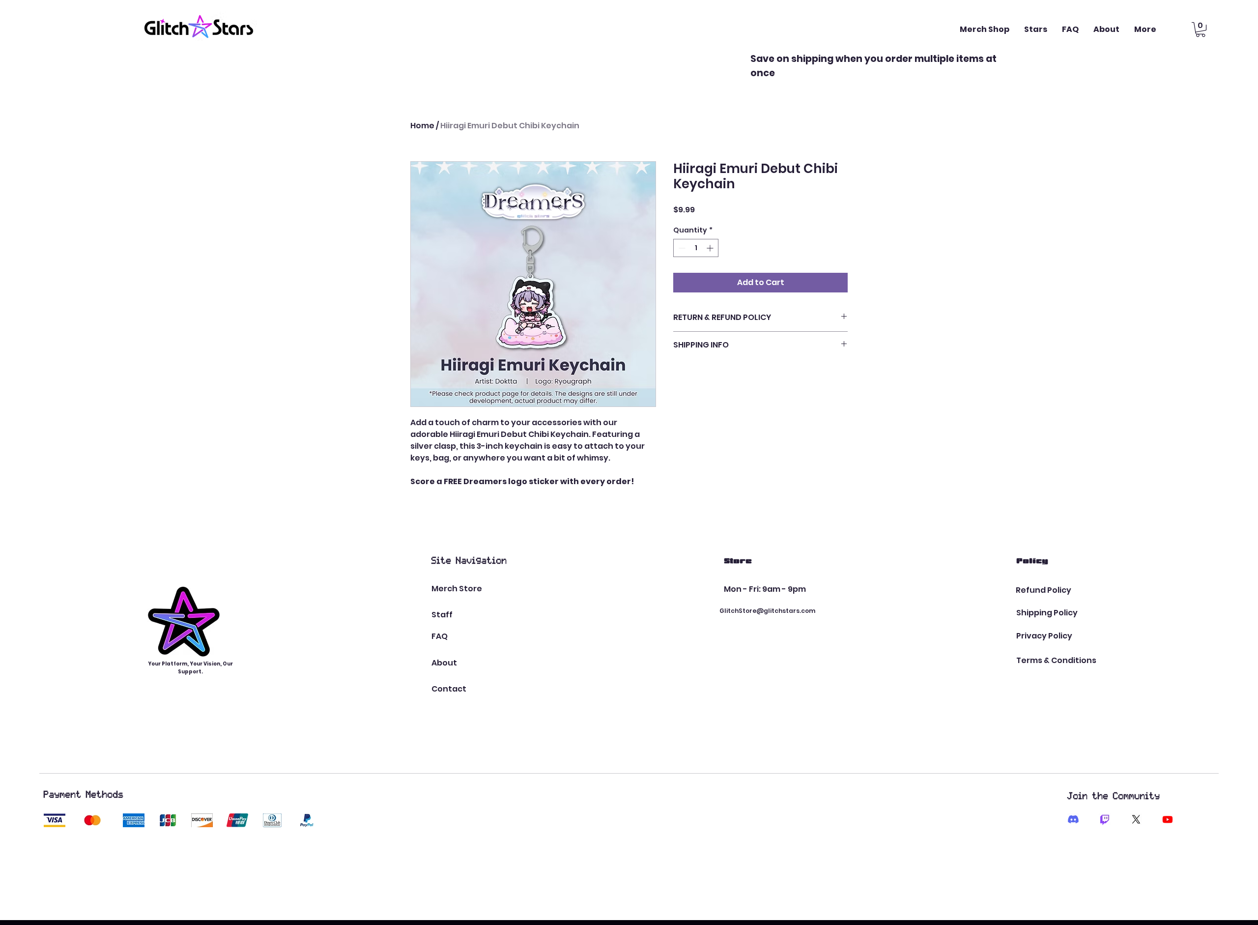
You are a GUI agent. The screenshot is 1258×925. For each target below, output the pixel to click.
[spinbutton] (696, 248)
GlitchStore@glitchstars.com (767, 611)
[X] (1136, 819)
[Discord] (1073, 819)
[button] (1200, 29)
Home (422, 125)
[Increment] (711, 248)
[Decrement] (681, 248)
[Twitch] (1105, 819)
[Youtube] (1167, 819)
